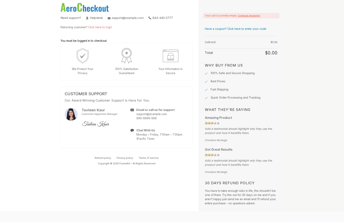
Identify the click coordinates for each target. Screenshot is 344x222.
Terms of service (149, 157)
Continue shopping (249, 15)
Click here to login (100, 27)
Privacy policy (125, 157)
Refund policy (103, 157)
